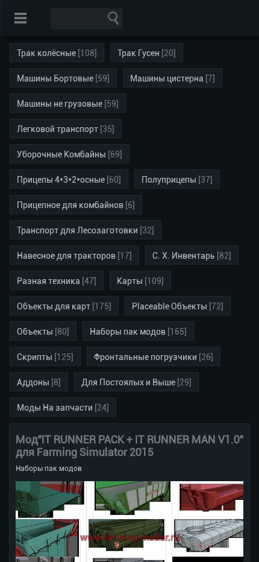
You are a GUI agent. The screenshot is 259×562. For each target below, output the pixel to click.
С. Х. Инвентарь (183, 255)
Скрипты (34, 357)
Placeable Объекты (169, 306)
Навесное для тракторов (66, 255)
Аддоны (33, 382)
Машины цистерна (167, 78)
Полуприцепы (169, 180)
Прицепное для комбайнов (70, 205)
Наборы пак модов (128, 331)
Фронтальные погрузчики (145, 357)
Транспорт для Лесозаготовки (77, 230)
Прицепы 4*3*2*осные (61, 180)
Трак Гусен (138, 53)
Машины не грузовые (59, 104)
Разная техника (48, 281)
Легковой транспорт (57, 129)
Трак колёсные (46, 53)
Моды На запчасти (55, 407)
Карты (130, 281)
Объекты (35, 331)
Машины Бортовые (55, 78)
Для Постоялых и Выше (128, 382)
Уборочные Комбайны (61, 154)
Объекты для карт (53, 306)
